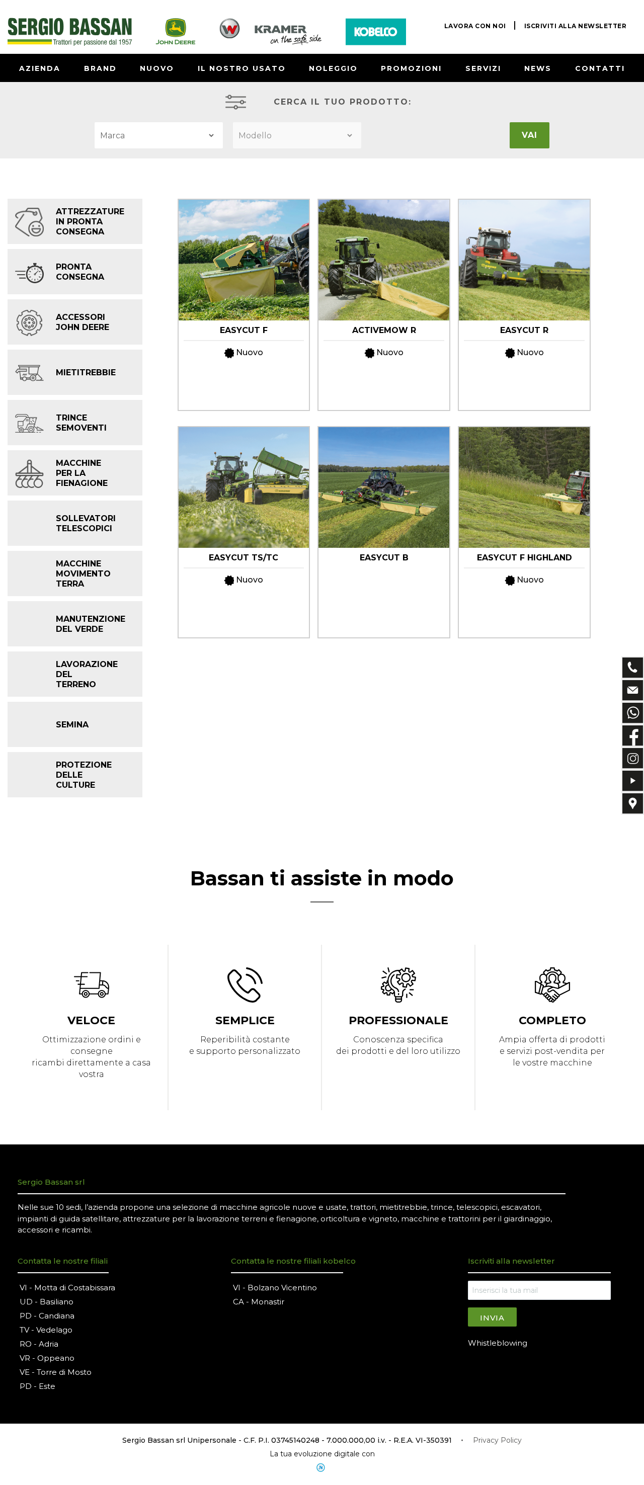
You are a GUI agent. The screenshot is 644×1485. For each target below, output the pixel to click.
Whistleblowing (497, 1343)
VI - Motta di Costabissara (67, 1287)
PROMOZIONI (411, 68)
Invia (492, 1318)
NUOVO (157, 68)
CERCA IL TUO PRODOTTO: (343, 102)
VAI (529, 135)
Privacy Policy (497, 1440)
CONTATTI (600, 68)
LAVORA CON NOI (475, 26)
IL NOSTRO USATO (242, 68)
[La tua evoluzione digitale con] (322, 1467)
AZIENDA (39, 68)
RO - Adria (39, 1344)
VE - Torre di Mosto (56, 1372)
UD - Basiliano (46, 1301)
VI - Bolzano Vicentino (275, 1287)
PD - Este (37, 1386)
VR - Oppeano (47, 1358)
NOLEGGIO (333, 68)
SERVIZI (483, 68)
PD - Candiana (47, 1316)
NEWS (537, 68)
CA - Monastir (258, 1301)
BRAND (100, 68)
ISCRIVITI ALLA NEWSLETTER (575, 26)
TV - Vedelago (46, 1330)
